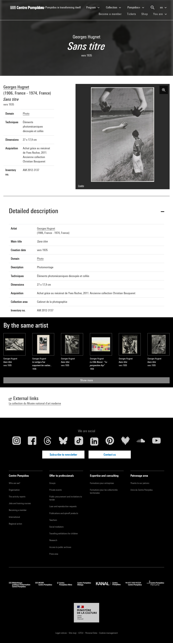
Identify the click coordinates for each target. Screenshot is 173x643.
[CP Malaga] (86, 586)
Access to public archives (60, 547)
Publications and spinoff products (63, 513)
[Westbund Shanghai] (136, 586)
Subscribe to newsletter (63, 454)
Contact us (110, 454)
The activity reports (17, 496)
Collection (112, 7)
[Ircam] (46, 586)
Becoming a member (18, 510)
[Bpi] (22, 586)
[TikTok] (78, 441)
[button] (86, 211)
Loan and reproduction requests (63, 506)
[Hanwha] (155, 586)
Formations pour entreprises (102, 483)
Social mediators (56, 526)
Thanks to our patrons (139, 483)
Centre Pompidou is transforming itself (60, 7)
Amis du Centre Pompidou (141, 489)
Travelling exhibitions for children (63, 533)
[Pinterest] (110, 441)
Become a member (111, 14)
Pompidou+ (134, 7)
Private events (55, 489)
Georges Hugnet (16, 86)
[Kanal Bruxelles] (111, 586)
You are (158, 14)
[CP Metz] (67, 586)
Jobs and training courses (20, 503)
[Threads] (47, 441)
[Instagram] (16, 441)
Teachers (53, 520)
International (14, 517)
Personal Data (91, 633)
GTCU (81, 633)
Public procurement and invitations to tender (65, 498)
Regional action (15, 523)
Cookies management (108, 633)
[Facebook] (32, 441)
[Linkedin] (94, 441)
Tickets (131, 14)
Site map (73, 633)
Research (53, 540)
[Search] (152, 7)
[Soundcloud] (141, 441)
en (162, 7)
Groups (52, 483)
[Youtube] (156, 441)
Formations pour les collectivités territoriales (104, 491)
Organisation (14, 489)
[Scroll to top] (165, 635)
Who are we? (14, 483)
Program (91, 7)
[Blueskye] (63, 441)
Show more (86, 380)
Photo (26, 113)
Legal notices (61, 633)
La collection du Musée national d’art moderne (35, 403)
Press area (53, 554)
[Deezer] (125, 441)
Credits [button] (81, 186)
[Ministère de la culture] (86, 612)
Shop (146, 14)
